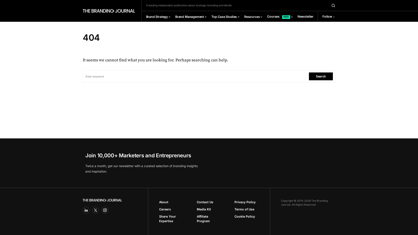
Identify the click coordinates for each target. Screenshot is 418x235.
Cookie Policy (244, 216)
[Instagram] (104, 210)
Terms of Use (244, 209)
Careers (165, 209)
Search (321, 76)
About (163, 202)
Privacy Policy (245, 202)
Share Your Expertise (167, 219)
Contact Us (205, 202)
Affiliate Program (203, 219)
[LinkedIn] (86, 210)
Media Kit (204, 209)
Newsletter (306, 16)
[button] (333, 5)
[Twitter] (95, 210)
